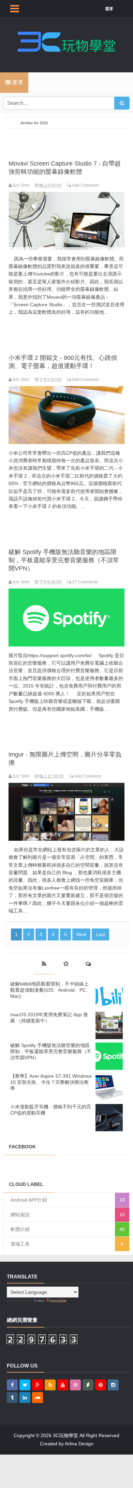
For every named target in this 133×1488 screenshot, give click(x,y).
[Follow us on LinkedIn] (24, 1397)
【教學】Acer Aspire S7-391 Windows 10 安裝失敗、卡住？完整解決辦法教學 (51, 1082)
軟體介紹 (20, 1229)
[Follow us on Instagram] (113, 1384)
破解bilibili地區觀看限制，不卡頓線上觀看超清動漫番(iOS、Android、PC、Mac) (50, 990)
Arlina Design (79, 1443)
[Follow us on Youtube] (62, 1384)
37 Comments (85, 582)
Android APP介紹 (29, 1200)
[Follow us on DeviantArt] (88, 1384)
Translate (56, 1300)
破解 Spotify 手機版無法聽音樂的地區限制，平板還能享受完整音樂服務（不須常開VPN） (64, 560)
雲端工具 (20, 1244)
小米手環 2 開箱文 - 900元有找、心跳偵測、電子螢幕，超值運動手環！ (63, 361)
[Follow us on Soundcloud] (37, 1397)
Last (100, 934)
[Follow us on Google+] (37, 1384)
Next (81, 934)
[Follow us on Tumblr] (12, 1397)
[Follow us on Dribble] (75, 1384)
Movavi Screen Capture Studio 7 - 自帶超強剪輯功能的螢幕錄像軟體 (65, 167)
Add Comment (85, 185)
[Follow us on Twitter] (24, 1384)
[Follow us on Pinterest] (100, 1384)
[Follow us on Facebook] (12, 1384)
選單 (109, 8)
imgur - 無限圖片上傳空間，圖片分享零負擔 (65, 758)
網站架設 (20, 1214)
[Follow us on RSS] (50, 1384)
